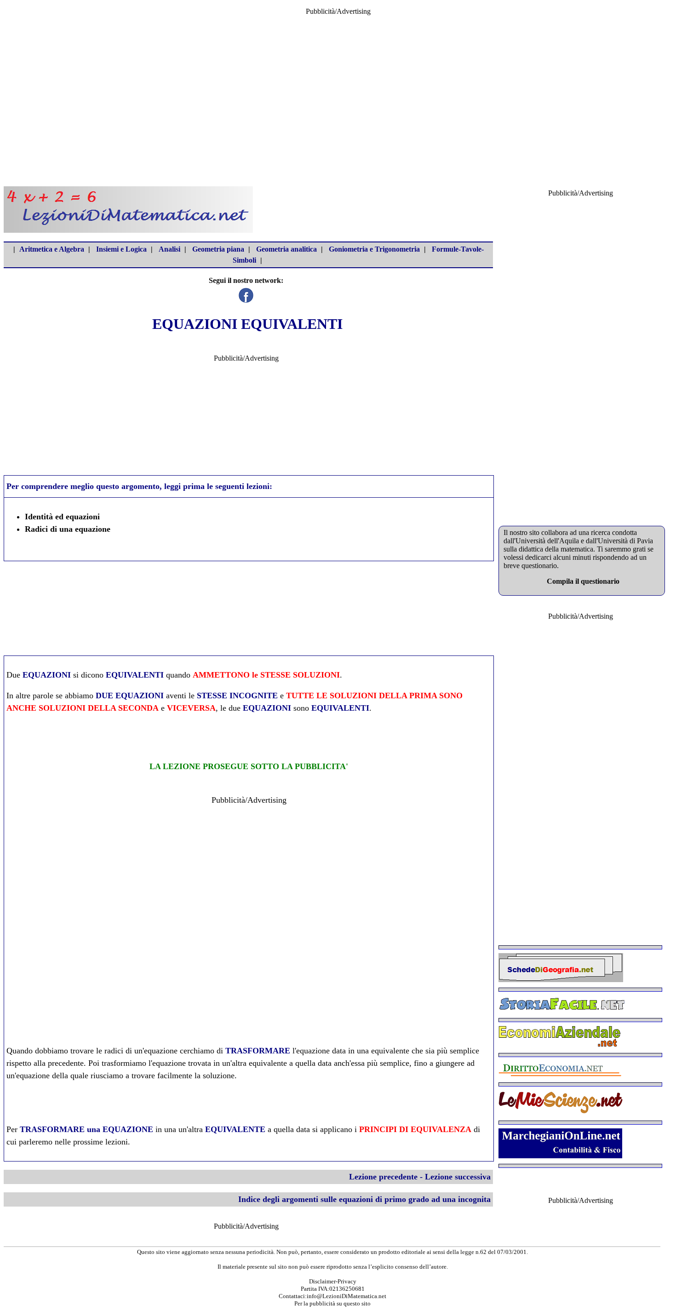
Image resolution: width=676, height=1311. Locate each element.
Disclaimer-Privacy (332, 1281)
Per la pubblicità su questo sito (332, 1303)
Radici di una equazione (67, 529)
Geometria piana (218, 249)
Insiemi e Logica (121, 249)
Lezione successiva (458, 1176)
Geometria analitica (286, 249)
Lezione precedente (383, 1176)
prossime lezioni (100, 1141)
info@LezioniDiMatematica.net (346, 1296)
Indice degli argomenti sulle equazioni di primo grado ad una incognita (364, 1199)
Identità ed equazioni (62, 516)
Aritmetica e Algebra (51, 249)
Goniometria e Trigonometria (374, 249)
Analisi (169, 249)
